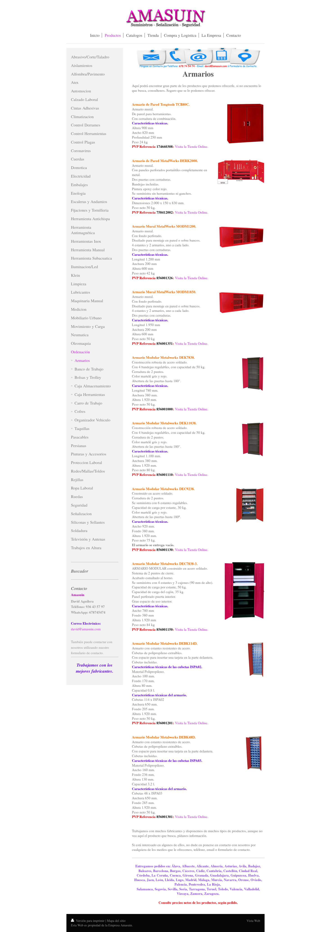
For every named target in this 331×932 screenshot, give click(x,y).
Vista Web (253, 920)
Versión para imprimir (90, 920)
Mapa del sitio (116, 920)
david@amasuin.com (86, 629)
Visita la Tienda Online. (191, 146)
